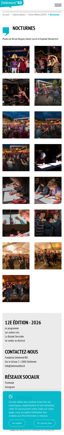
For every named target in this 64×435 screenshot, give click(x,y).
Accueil (5, 14)
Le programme (12, 328)
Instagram (10, 387)
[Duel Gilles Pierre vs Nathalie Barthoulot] (48, 223)
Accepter (17, 423)
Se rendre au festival (15, 340)
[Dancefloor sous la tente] (16, 255)
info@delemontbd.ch (15, 366)
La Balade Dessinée (14, 336)
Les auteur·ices (12, 332)
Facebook (9, 383)
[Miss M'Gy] (16, 92)
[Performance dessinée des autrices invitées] (48, 157)
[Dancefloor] (16, 59)
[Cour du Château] (48, 92)
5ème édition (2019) (37, 14)
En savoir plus (44, 423)
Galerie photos (18, 14)
